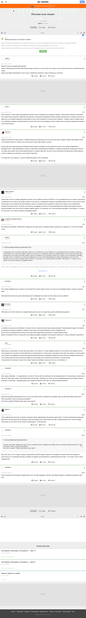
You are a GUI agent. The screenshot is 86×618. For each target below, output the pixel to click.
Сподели (52, 27)
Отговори (33, 27)
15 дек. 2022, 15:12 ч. (56, 18)
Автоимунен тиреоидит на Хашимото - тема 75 (18, 551)
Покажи (43, 51)
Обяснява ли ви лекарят (43, 14)
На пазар (3, 579)
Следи (43, 27)
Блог (73, 611)
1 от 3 (42, 33)
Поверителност (44, 611)
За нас (13, 611)
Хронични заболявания (8, 557)
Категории (58, 611)
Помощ (52, 611)
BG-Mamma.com (47, 614)
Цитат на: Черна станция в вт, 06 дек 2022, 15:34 (18, 247)
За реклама (20, 611)
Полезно (44, 76)
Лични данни (34, 611)
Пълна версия (66, 611)
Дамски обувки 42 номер (10, 573)
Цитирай (52, 76)
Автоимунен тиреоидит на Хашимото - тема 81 (18, 562)
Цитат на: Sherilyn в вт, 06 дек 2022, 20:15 (16, 439)
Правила (27, 611)
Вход (82, 2)
